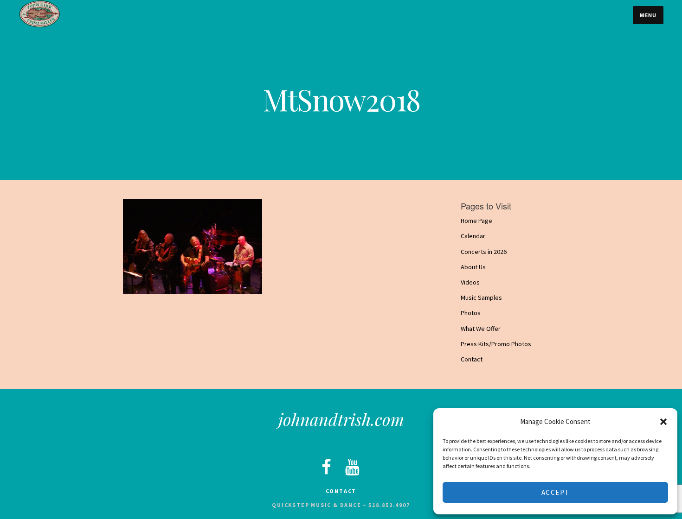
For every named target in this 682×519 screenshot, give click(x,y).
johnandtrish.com (341, 419)
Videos (470, 282)
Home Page (476, 220)
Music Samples (481, 297)
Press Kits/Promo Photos (496, 344)
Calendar (473, 236)
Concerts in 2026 (484, 251)
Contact (472, 359)
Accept (555, 492)
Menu (648, 15)
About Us (473, 267)
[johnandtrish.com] (39, 25)
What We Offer (481, 328)
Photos (471, 313)
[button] (663, 421)
